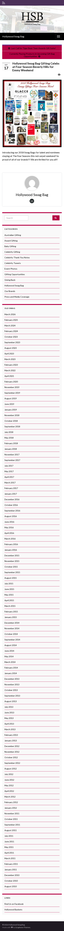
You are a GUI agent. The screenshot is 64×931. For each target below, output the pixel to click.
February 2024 (11, 331)
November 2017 (11, 454)
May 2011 (9, 847)
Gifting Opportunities (14, 274)
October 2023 (11, 336)
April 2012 (9, 791)
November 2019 (11, 387)
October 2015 (11, 566)
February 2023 (11, 365)
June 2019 (9, 404)
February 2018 (11, 443)
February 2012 (11, 802)
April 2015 (9, 600)
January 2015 (10, 617)
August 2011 (10, 830)
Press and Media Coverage (16, 296)
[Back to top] (57, 924)
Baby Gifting (10, 246)
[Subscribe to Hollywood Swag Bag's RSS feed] (3, 2)
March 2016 (9, 538)
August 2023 (10, 348)
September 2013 (12, 695)
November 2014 (11, 628)
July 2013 (8, 707)
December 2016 (11, 499)
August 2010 (10, 886)
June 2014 (9, 651)
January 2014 (10, 673)
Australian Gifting (12, 235)
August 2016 (10, 516)
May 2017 (9, 471)
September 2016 (12, 510)
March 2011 (9, 858)
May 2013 (9, 718)
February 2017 (11, 488)
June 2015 (9, 589)
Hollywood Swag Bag (13, 36)
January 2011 (10, 869)
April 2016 (9, 533)
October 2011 (11, 819)
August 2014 (10, 645)
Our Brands (9, 291)
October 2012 (11, 757)
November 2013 (11, 684)
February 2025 (11, 320)
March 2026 (9, 314)
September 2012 (12, 763)
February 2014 (11, 667)
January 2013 (10, 740)
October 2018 (11, 421)
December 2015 (11, 555)
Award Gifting (11, 240)
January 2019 (10, 409)
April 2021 (9, 376)
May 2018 (9, 437)
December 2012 (11, 746)
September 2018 (12, 426)
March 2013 (9, 729)
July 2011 (8, 836)
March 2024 (9, 325)
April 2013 (9, 723)
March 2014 (9, 662)
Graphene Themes (22, 927)
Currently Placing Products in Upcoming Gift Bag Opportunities (32, 55)
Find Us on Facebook (14, 904)
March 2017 (9, 482)
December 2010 (11, 875)
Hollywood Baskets (13, 909)
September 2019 (12, 393)
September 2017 (12, 460)
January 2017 (10, 494)
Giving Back (9, 280)
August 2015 (10, 578)
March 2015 (9, 606)
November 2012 (11, 751)
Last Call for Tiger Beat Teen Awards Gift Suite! (33, 48)
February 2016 (11, 544)
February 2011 (11, 864)
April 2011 (9, 852)
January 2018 (10, 449)
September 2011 (12, 824)
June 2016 (9, 522)
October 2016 (11, 505)
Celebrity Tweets (12, 263)
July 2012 (8, 774)
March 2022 (9, 370)
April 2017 (9, 477)
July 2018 (8, 432)
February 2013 (11, 735)
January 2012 (10, 808)
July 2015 (8, 583)
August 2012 (10, 768)
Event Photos (10, 268)
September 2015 (12, 572)
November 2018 (11, 415)
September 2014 (12, 639)
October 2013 (11, 690)
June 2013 (9, 712)
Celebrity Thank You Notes (17, 257)
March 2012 (9, 796)
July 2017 (8, 465)
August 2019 (10, 398)
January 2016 (10, 550)
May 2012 (9, 785)
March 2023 (9, 359)
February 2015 (11, 611)
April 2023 (9, 353)
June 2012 (9, 780)
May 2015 (9, 594)
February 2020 (11, 381)
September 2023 (12, 342)
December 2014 (11, 623)
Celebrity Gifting (12, 252)
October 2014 (11, 634)
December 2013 (11, 679)
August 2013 (10, 701)
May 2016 (9, 527)
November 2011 (11, 813)
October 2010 (11, 880)
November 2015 (11, 561)
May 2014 (9, 656)
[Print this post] (59, 74)
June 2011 (9, 841)
